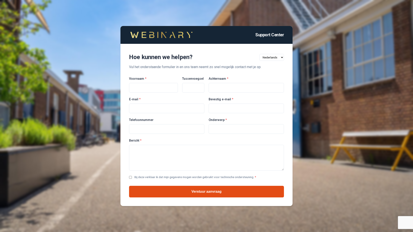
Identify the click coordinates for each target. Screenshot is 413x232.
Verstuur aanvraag (206, 191)
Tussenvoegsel (193, 79)
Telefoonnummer (141, 120)
